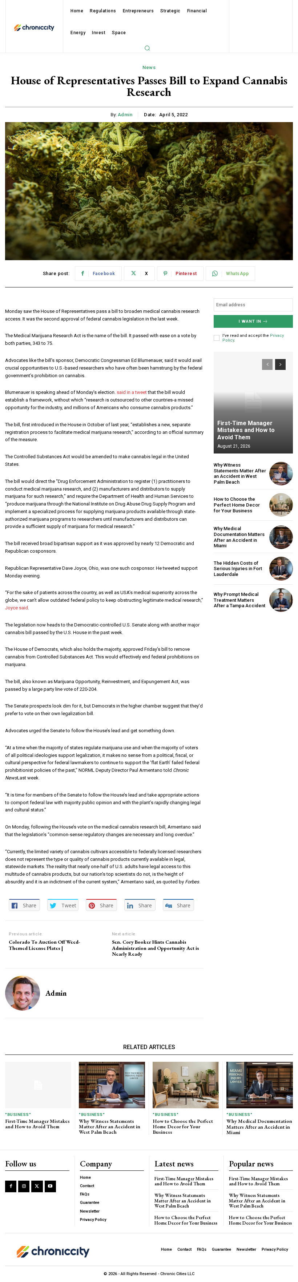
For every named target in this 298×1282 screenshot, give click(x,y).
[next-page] (280, 364)
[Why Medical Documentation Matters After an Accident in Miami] (281, 537)
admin (125, 114)
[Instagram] (23, 1186)
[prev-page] (267, 364)
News (149, 67)
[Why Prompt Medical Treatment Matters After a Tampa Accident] (281, 600)
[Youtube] (50, 1186)
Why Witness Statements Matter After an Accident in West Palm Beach (240, 473)
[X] (37, 1186)
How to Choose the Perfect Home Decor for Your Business (237, 504)
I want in (250, 321)
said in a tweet (132, 392)
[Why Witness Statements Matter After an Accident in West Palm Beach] (281, 473)
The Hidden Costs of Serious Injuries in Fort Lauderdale (238, 568)
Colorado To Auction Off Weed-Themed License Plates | (44, 945)
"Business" (18, 1115)
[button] (147, 48)
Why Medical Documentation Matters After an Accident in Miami (239, 537)
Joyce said (16, 607)
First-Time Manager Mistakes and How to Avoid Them (246, 430)
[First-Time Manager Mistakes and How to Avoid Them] (253, 402)
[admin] (22, 993)
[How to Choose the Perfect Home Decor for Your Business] (281, 505)
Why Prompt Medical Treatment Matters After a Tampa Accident (239, 600)
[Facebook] (10, 1186)
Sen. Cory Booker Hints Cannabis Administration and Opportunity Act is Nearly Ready (155, 948)
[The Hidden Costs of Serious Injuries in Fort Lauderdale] (281, 568)
